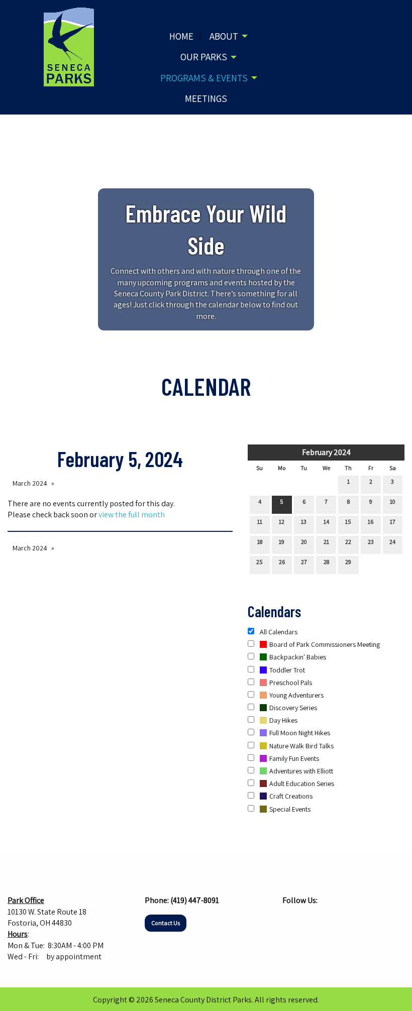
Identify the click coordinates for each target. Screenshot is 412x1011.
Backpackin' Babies (297, 656)
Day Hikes (283, 720)
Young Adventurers (296, 695)
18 (259, 541)
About (224, 36)
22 (348, 541)
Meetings (206, 98)
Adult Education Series (301, 783)
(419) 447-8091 (194, 900)
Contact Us (165, 923)
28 (326, 562)
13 (303, 521)
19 (281, 541)
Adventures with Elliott (301, 770)
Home (181, 36)
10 (392, 501)
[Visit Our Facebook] (290, 920)
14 (326, 521)
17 (392, 521)
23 (371, 541)
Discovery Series (293, 707)
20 (304, 541)
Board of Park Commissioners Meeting (324, 644)
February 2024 (326, 452)
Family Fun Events (294, 758)
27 (304, 562)
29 (348, 562)
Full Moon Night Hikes (299, 732)
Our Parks (203, 56)
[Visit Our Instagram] (306, 920)
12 (281, 521)
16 (370, 521)
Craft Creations (291, 796)
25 (259, 562)
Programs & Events (204, 77)
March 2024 (30, 483)
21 (326, 541)
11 (259, 521)
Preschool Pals (290, 682)
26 (282, 562)
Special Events (290, 809)
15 (348, 521)
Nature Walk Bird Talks (301, 745)
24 (392, 541)
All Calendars (277, 631)
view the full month (131, 514)
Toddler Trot (287, 670)
